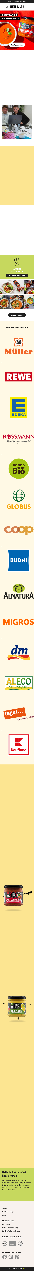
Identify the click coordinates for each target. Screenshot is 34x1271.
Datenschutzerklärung (10, 1228)
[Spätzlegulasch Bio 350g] (9, 76)
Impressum (6, 1224)
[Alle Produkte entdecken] (17, 30)
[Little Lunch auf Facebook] (4, 1257)
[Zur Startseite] (17, 7)
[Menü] (3, 7)
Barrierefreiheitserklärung (11, 1231)
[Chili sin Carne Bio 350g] (24, 76)
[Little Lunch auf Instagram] (10, 1257)
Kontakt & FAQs (8, 1212)
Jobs (4, 1215)
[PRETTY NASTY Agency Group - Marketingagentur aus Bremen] (24, 1268)
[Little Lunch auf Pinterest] (17, 1257)
